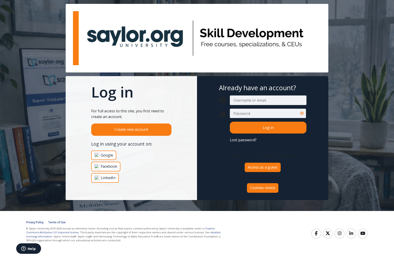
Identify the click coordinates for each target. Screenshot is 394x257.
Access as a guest (262, 167)
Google (106, 155)
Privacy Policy (35, 222)
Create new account (131, 129)
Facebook (108, 166)
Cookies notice (262, 187)
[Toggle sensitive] (302, 113)
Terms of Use (57, 222)
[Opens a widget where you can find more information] (28, 249)
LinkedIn (108, 177)
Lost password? (243, 139)
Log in (268, 127)
